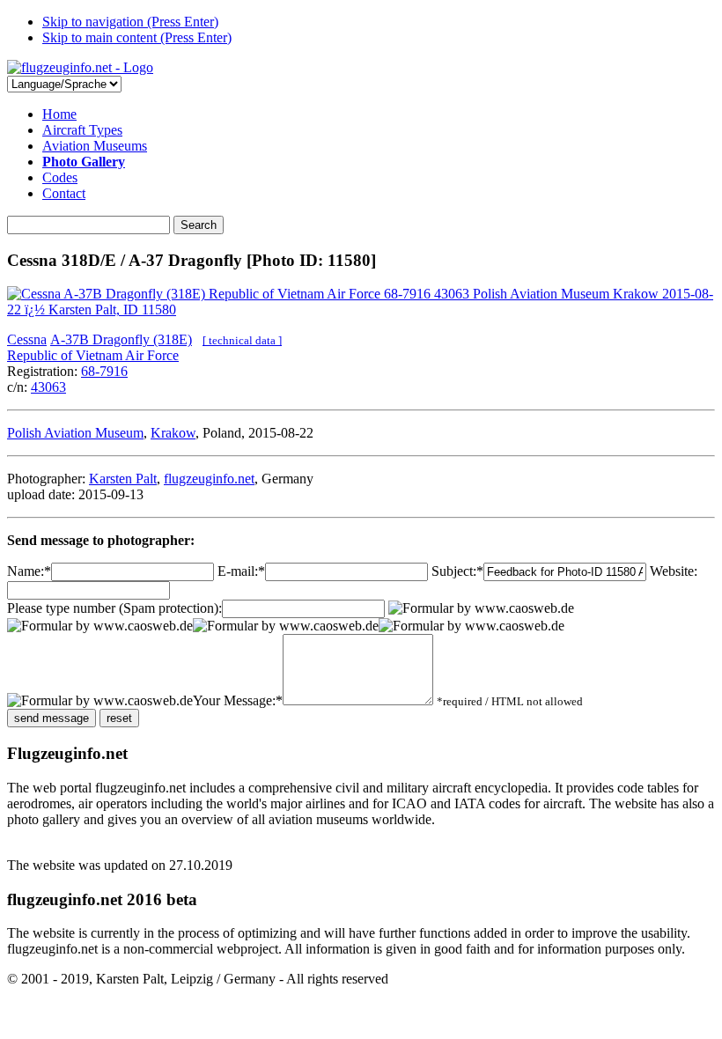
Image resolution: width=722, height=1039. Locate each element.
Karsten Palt (123, 478)
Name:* (29, 571)
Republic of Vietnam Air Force (93, 355)
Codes (59, 177)
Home (59, 114)
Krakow (173, 432)
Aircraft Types (82, 129)
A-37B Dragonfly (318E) (121, 339)
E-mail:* (241, 571)
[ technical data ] (242, 340)
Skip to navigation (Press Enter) (130, 21)
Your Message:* (238, 700)
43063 (48, 386)
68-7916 (104, 371)
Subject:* (457, 571)
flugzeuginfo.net (209, 478)
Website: (673, 571)
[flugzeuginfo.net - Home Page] (80, 67)
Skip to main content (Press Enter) (137, 37)
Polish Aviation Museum (75, 432)
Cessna (27, 339)
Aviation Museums (94, 145)
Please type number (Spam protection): (114, 608)
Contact (63, 193)
